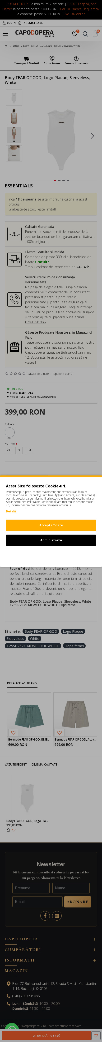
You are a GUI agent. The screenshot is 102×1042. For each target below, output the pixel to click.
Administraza (51, 540)
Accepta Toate (51, 525)
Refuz (51, 555)
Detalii (11, 511)
